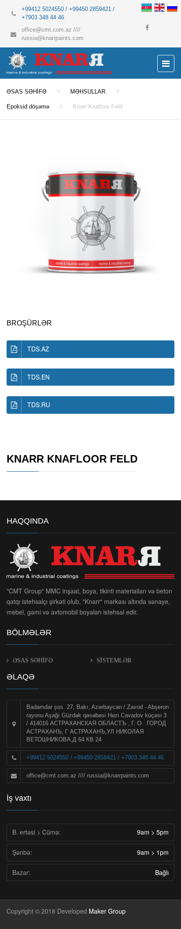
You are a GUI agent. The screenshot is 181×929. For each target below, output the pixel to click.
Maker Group (107, 911)
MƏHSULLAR (87, 91)
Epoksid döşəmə (28, 106)
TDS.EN (38, 376)
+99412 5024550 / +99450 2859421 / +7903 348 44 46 (95, 757)
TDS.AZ (38, 348)
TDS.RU (38, 404)
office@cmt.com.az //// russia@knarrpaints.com (87, 775)
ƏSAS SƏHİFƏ (27, 91)
